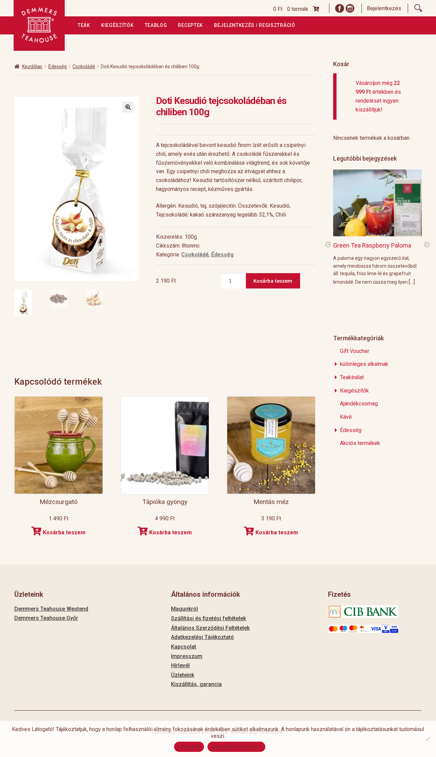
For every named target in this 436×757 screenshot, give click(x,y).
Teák (84, 25)
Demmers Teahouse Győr (46, 618)
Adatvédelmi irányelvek (236, 746)
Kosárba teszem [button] (64, 532)
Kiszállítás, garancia (196, 684)
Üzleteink (182, 675)
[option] (377, 227)
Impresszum (186, 656)
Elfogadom (189, 746)
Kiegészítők (117, 25)
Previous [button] (328, 244)
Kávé (346, 417)
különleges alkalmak (364, 364)
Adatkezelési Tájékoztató (202, 637)
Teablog (156, 25)
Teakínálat (352, 377)
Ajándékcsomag (359, 403)
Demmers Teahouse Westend (51, 609)
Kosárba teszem (272, 280)
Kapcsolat (183, 646)
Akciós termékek (360, 443)
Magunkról (184, 609)
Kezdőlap (32, 66)
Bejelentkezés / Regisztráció (254, 25)
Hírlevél (180, 665)
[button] (128, 107)
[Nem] (427, 739)
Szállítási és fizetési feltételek (208, 618)
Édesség (57, 66)
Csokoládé (84, 66)
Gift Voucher (354, 351)
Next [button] (426, 244)
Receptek (190, 25)
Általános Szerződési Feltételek (210, 628)
